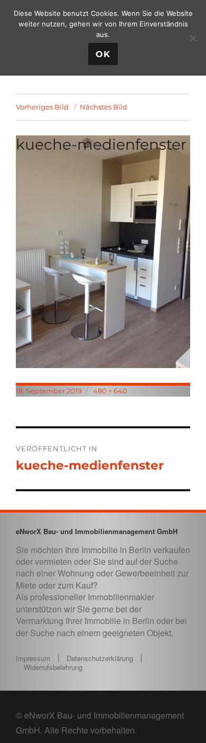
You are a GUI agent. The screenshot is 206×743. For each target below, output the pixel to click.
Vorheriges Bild (42, 107)
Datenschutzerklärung (100, 658)
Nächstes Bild (103, 107)
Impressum (33, 658)
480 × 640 (110, 391)
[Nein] (193, 38)
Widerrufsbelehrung (53, 667)
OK (103, 54)
